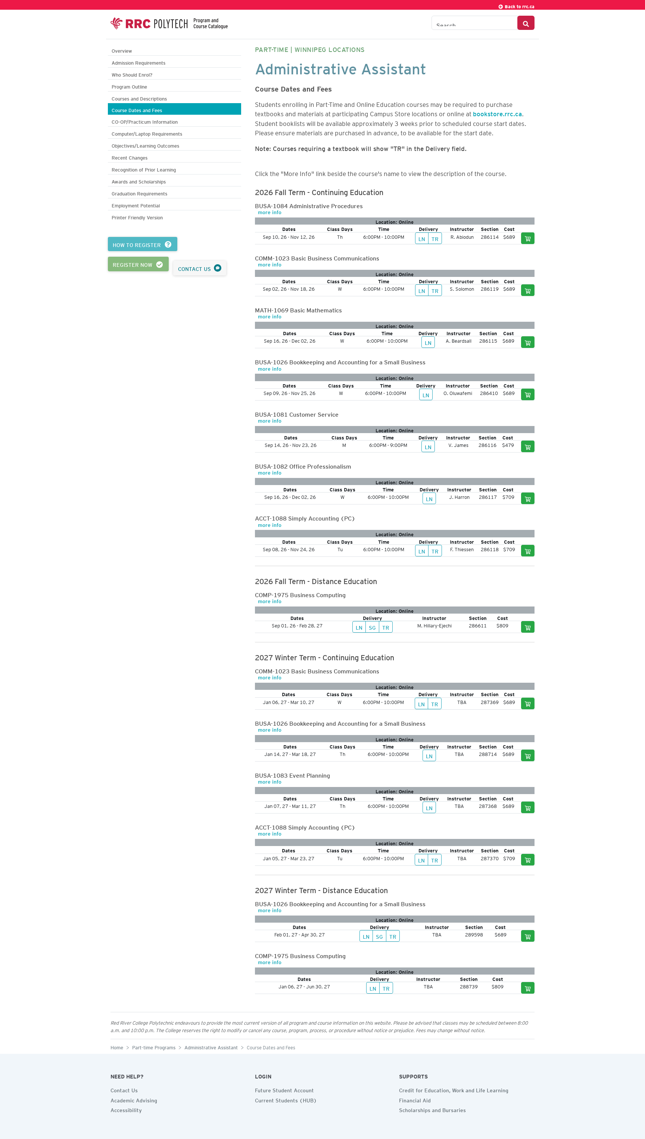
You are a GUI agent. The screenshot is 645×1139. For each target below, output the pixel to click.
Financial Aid (415, 1099)
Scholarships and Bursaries (432, 1109)
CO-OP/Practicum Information (145, 121)
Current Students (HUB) (286, 1099)
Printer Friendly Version (137, 216)
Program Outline (129, 85)
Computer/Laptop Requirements (147, 133)
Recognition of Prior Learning (144, 168)
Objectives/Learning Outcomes (145, 144)
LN (421, 238)
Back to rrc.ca (519, 5)
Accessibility (126, 1109)
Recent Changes (129, 156)
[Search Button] (526, 23)
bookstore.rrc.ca (497, 112)
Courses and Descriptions (139, 97)
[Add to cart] (528, 238)
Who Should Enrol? (132, 73)
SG (372, 627)
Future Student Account (284, 1089)
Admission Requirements (138, 62)
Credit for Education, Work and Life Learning (453, 1089)
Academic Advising (133, 1099)
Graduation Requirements (139, 192)
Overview (122, 50)
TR (435, 238)
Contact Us (124, 1089)
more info (269, 211)
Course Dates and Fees (137, 109)
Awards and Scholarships (139, 180)
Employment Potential (136, 204)
